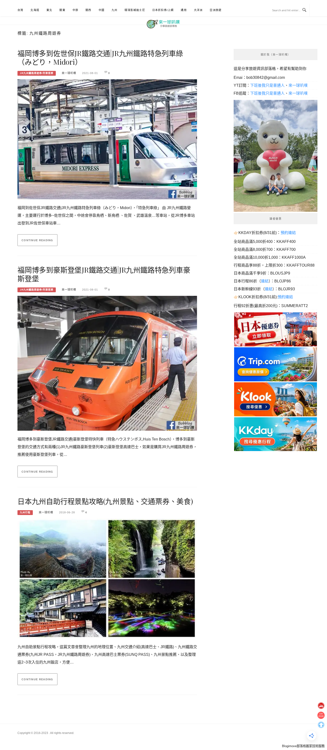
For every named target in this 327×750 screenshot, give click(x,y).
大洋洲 (198, 10)
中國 (101, 10)
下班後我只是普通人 (267, 85)
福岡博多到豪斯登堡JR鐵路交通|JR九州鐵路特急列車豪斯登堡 (103, 274)
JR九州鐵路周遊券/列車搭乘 (36, 73)
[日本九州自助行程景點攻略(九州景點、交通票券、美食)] (107, 577)
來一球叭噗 (69, 73)
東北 (49, 10)
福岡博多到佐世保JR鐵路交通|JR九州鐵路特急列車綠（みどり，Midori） (100, 57)
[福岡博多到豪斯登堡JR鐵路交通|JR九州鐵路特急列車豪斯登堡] (107, 362)
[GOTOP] (321, 723)
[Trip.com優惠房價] (275, 364)
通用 (183, 10)
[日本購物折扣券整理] (275, 329)
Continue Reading (37, 240)
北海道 (34, 10)
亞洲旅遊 (215, 10)
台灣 (20, 10)
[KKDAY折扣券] (275, 434)
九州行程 (25, 512)
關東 (62, 10)
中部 (75, 10)
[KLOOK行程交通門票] (275, 399)
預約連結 (288, 233)
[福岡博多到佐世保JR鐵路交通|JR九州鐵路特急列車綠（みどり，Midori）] (107, 138)
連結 (265, 281)
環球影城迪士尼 (134, 10)
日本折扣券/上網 (163, 10)
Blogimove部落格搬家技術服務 (303, 746)
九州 (114, 10)
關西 (88, 10)
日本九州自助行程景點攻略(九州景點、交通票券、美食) (105, 501)
